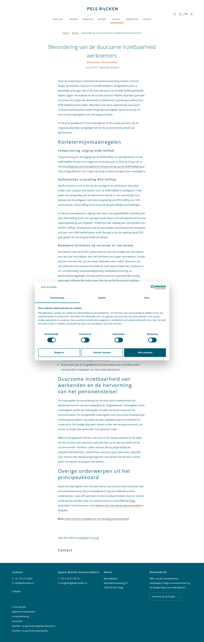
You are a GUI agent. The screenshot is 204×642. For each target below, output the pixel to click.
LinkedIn (83, 537)
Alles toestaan (145, 352)
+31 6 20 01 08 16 (69, 578)
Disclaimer (17, 621)
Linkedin (16, 591)
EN (186, 14)
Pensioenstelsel (109, 62)
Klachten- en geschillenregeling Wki (30, 630)
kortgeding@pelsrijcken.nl (73, 582)
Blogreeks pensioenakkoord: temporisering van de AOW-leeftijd (103, 166)
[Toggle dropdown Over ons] (64, 19)
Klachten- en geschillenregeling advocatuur (34, 626)
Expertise (88, 18)
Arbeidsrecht (93, 62)
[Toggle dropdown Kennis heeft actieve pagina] (122, 19)
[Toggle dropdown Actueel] (108, 19)
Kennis (116, 18)
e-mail (95, 537)
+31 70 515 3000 (23, 578)
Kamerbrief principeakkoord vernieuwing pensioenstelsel (97, 518)
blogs (132, 500)
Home (66, 32)
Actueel (102, 18)
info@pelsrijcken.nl (24, 582)
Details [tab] (102, 297)
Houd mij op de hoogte (163, 596)
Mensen (73, 18)
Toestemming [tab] (57, 297)
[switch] (85, 340)
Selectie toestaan (102, 352)
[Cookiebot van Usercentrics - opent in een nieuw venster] (153, 287)
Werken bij (132, 18)
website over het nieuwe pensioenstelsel (118, 505)
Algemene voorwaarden (24, 611)
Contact (147, 18)
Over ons (58, 18)
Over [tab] (146, 297)
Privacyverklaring (20, 616)
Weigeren (59, 352)
